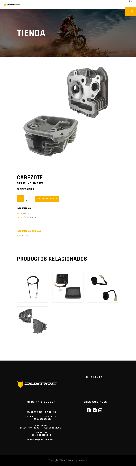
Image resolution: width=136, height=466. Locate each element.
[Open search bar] (130, 1)
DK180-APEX (31, 217)
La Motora (82, 460)
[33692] (47, 199)
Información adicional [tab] (29, 231)
